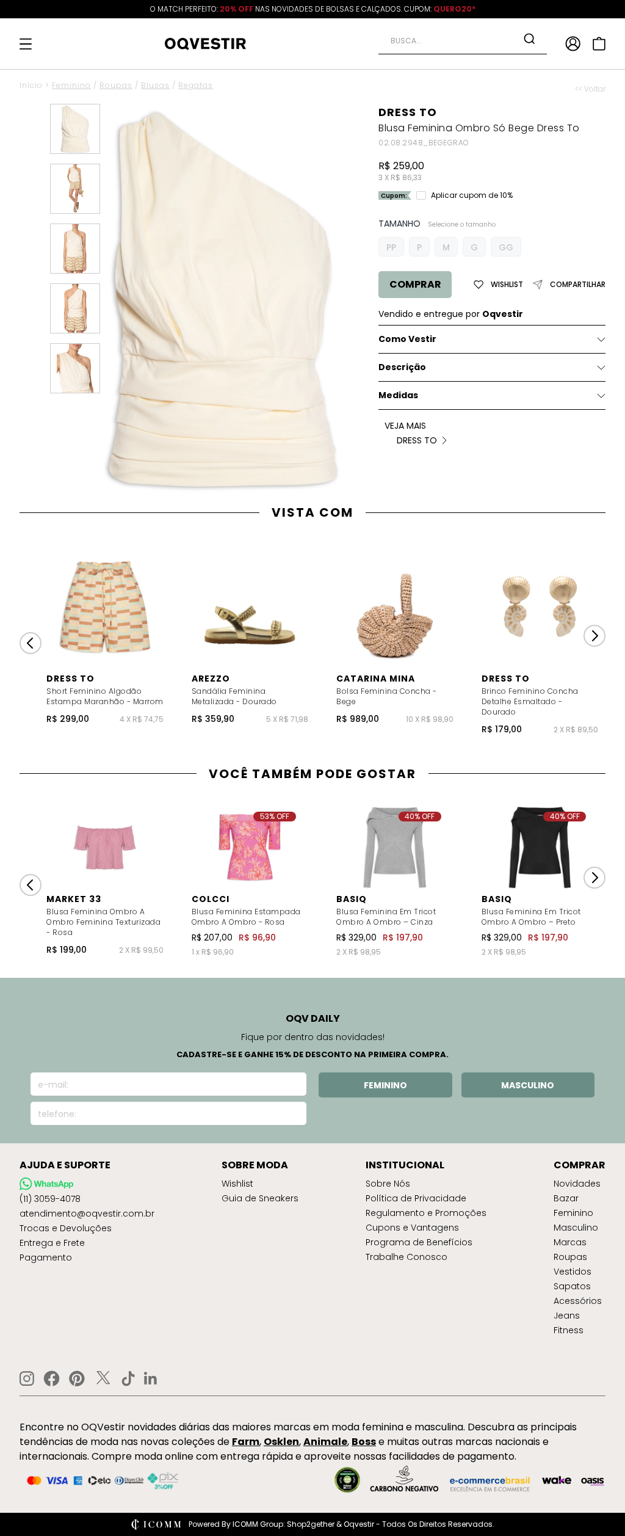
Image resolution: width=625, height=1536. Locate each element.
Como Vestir (407, 339)
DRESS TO (407, 112)
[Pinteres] (77, 1378)
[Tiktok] (128, 1378)
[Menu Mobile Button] (26, 44)
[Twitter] (103, 1378)
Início (31, 85)
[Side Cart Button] (599, 44)
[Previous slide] (31, 643)
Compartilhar (577, 284)
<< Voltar (590, 89)
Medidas (398, 395)
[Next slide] (594, 636)
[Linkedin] (150, 1378)
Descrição (402, 367)
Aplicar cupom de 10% (472, 195)
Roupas (115, 85)
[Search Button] (529, 38)
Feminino (71, 85)
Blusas (155, 85)
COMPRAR (415, 284)
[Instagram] (27, 1378)
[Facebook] (51, 1378)
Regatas (195, 85)
